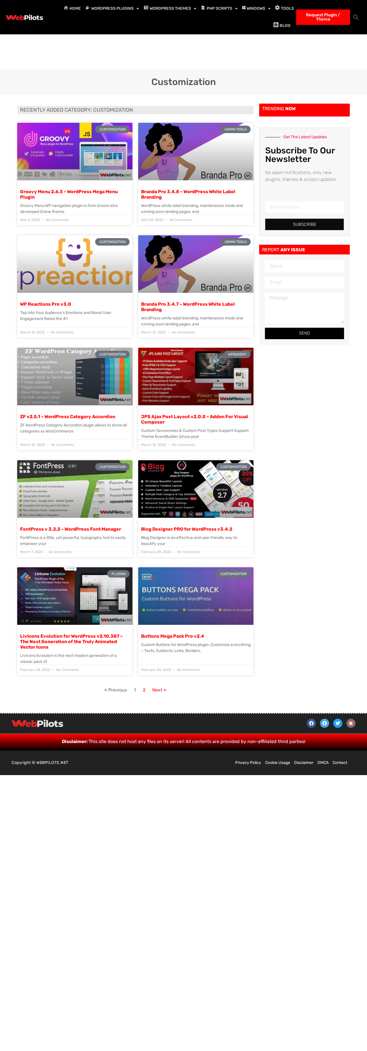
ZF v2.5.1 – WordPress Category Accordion (67, 416)
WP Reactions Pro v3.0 (45, 304)
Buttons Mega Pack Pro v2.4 (172, 636)
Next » (159, 690)
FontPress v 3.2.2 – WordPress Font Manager (70, 529)
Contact (340, 762)
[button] (356, 17)
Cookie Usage (277, 762)
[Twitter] (337, 723)
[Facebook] (311, 723)
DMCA (323, 762)
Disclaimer (303, 762)
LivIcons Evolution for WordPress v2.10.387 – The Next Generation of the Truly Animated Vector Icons (71, 641)
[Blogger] (351, 723)
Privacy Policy (248, 762)
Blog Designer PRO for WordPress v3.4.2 (186, 529)
